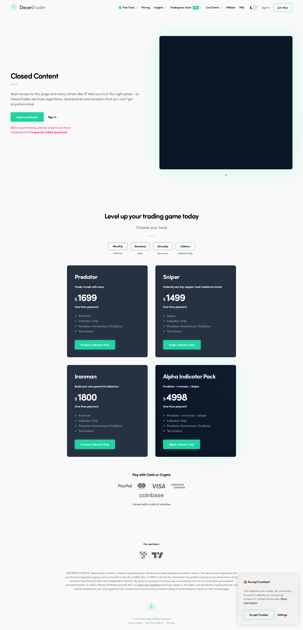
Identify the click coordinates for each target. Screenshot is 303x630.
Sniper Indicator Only (182, 345)
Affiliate (230, 7)
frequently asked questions (48, 132)
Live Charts (212, 7)
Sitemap (171, 622)
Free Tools (128, 7)
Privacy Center (135, 622)
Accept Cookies (259, 615)
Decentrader (145, 618)
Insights (158, 7)
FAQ (241, 7)
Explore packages (27, 117)
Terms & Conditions (154, 622)
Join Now (283, 7)
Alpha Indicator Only (181, 444)
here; (226, 588)
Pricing (146, 7)
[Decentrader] (28, 7)
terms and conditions (149, 584)
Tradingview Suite (184, 7)
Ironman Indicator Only (95, 444)
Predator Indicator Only (95, 345)
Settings (282, 615)
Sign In (266, 7)
